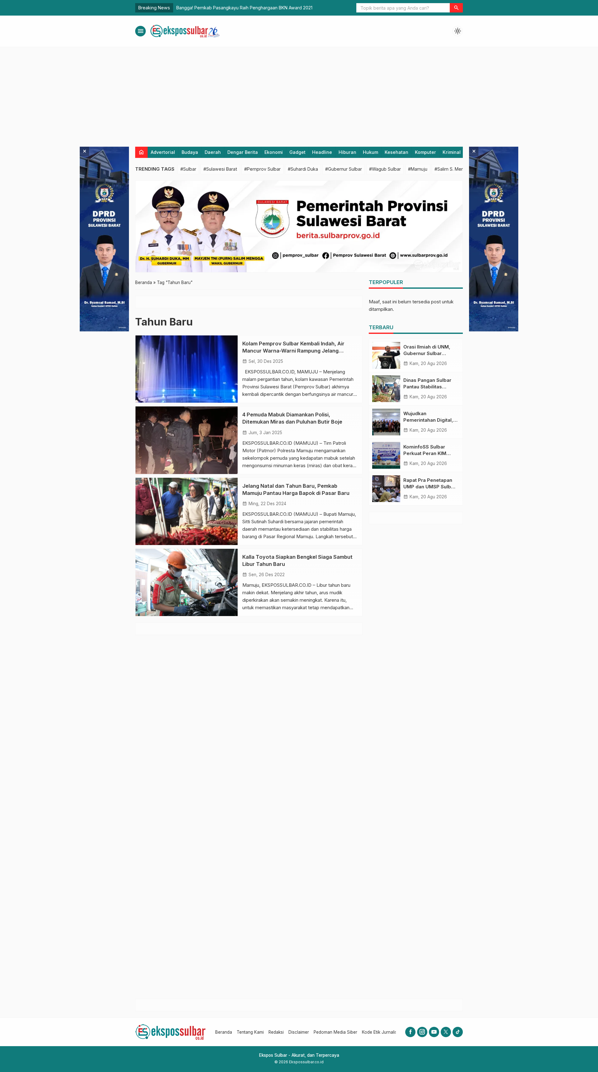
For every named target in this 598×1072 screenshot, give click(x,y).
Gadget (297, 152)
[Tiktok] (458, 1032)
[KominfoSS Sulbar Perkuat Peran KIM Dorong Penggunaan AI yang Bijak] (386, 455)
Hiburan (347, 152)
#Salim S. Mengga (453, 169)
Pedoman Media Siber (335, 1032)
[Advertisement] (299, 93)
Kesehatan (396, 152)
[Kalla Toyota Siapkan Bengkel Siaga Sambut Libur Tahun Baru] (186, 582)
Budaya (190, 152)
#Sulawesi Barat (220, 169)
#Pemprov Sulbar (262, 169)
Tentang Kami (250, 1032)
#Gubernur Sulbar (343, 169)
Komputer (425, 152)
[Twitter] (446, 1032)
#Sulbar (188, 169)
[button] (456, 7)
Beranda (223, 1032)
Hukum (370, 152)
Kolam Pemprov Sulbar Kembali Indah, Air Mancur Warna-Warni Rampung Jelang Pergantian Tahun (293, 350)
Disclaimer (298, 1032)
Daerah (213, 152)
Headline (322, 152)
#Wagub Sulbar (385, 169)
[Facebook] (410, 1032)
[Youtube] (434, 1032)
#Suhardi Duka (303, 169)
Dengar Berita (242, 152)
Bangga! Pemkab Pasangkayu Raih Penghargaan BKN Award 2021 (244, 7)
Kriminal (452, 152)
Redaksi (276, 1032)
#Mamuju (417, 169)
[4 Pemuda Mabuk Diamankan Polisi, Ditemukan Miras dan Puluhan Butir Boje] (186, 440)
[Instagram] (422, 1032)
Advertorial (163, 152)
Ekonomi (273, 152)
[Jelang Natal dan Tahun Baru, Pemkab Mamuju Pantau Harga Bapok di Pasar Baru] (186, 511)
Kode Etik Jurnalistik (381, 1032)
